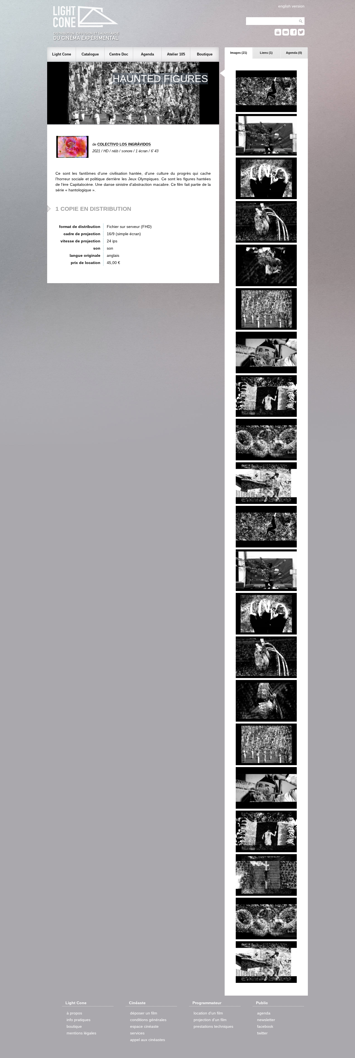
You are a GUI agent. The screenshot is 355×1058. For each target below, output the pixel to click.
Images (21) (238, 52)
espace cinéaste (144, 1026)
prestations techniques (213, 1026)
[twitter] (301, 34)
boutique (74, 1026)
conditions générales (148, 1020)
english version (291, 6)
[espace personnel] (278, 34)
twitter (262, 1033)
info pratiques (78, 1020)
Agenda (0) (294, 52)
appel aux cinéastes (147, 1039)
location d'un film (208, 1013)
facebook (265, 1026)
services (137, 1033)
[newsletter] (285, 34)
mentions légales (81, 1033)
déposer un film (143, 1013)
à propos (74, 1013)
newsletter (266, 1020)
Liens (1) (266, 52)
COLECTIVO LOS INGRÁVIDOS (124, 144)
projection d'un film (210, 1020)
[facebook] (293, 34)
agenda (263, 1013)
